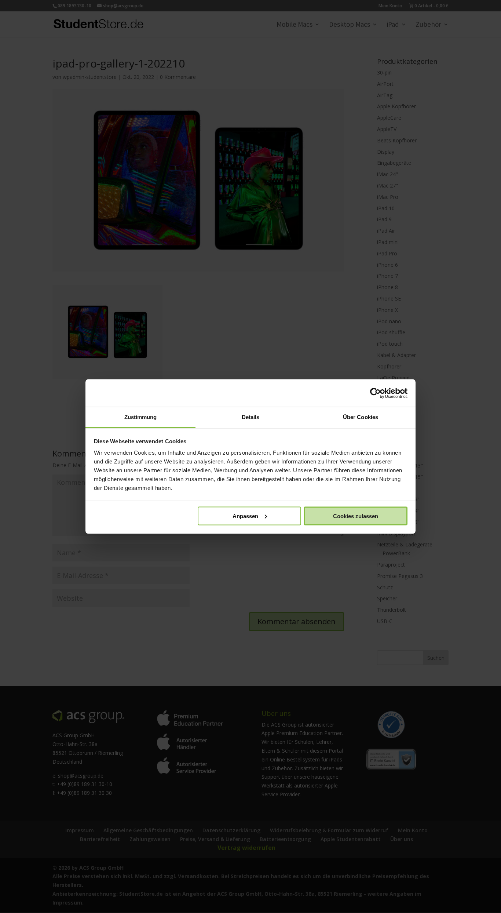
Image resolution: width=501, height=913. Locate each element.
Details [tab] (251, 417)
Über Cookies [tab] (360, 417)
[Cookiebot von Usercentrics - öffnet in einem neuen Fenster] (375, 393)
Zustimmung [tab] (140, 417)
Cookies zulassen (355, 516)
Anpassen (245, 516)
